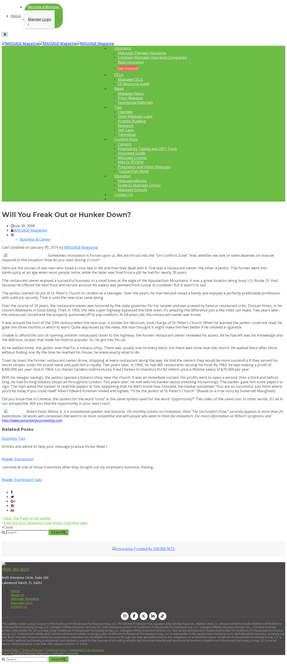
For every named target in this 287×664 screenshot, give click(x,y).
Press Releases (130, 98)
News (119, 88)
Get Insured (128, 68)
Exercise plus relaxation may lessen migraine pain (45, 522)
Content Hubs (126, 139)
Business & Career (35, 239)
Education (122, 176)
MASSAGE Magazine (30, 230)
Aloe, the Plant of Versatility (27, 518)
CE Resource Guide (133, 83)
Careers (124, 144)
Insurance (122, 48)
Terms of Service (32, 650)
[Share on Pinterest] (12, 505)
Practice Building (132, 121)
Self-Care (125, 130)
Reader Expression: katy (22, 479)
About (16, 15)
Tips (118, 107)
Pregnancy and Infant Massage (144, 166)
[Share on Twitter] (12, 496)
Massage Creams (132, 157)
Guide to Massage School (139, 185)
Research (125, 125)
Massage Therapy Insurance (142, 52)
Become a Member (43, 6)
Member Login (39, 19)
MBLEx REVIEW (131, 162)
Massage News (131, 93)
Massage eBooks (132, 180)
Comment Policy (56, 650)
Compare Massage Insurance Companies (152, 57)
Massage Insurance (25, 599)
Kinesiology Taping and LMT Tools (147, 148)
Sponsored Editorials (135, 102)
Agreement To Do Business (86, 650)
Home (15, 591)
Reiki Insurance (131, 62)
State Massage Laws (135, 116)
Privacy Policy (10, 650)
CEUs (118, 74)
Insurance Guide (131, 153)
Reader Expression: (18, 459)
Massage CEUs (130, 79)
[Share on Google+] (13, 501)
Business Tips (13, 438)
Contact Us (123, 194)
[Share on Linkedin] (12, 510)
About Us (17, 595)
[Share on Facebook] (12, 492)
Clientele (125, 111)
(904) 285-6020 (15, 569)
